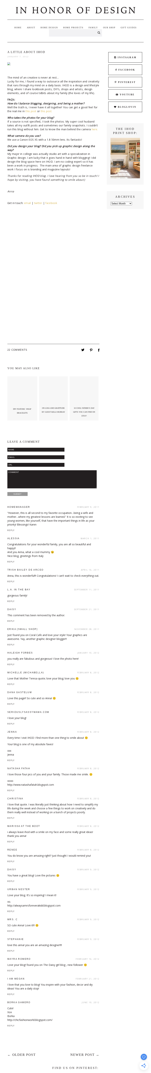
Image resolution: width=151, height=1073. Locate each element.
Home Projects (73, 27)
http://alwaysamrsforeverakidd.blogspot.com (34, 905)
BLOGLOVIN (127, 107)
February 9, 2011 (88, 507)
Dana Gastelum (19, 692)
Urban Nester (18, 889)
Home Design (49, 27)
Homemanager (18, 507)
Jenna (12, 732)
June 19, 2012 (90, 1002)
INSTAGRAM (127, 57)
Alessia (13, 538)
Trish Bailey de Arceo (25, 570)
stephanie (15, 939)
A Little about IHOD (26, 52)
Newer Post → (84, 1055)
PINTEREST (127, 82)
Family (93, 27)
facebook (51, 203)
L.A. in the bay (18, 589)
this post (30, 111)
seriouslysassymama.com (28, 712)
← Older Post (21, 1055)
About (31, 27)
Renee (12, 849)
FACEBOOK (126, 70)
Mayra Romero (19, 959)
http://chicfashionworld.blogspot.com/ (29, 1020)
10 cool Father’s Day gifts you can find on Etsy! (84, 412)
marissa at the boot (23, 826)
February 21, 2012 (87, 978)
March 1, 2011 (90, 538)
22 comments (17, 349)
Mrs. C (12, 919)
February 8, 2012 (88, 672)
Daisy (11, 609)
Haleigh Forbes (20, 653)
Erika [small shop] (22, 629)
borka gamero (19, 1002)
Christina (15, 798)
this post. (46, 111)
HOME (18, 27)
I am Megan (16, 978)
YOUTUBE (127, 94)
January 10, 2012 (88, 653)
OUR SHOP (109, 27)
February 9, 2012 (88, 869)
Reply (11, 530)
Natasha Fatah (18, 768)
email (28, 203)
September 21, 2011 (86, 609)
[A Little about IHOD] (82, 350)
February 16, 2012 (87, 959)
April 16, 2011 (90, 570)
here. (95, 129)
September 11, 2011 (86, 589)
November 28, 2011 (86, 629)
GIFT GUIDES (129, 27)
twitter (38, 203)
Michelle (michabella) (25, 672)
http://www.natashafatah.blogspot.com (30, 784)
